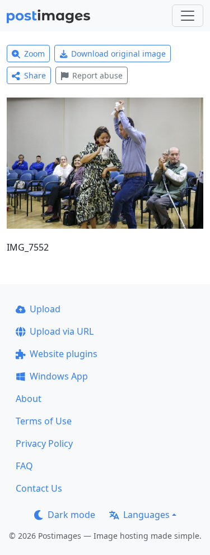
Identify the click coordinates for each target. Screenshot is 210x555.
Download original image (118, 53)
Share (35, 75)
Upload (45, 309)
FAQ (24, 466)
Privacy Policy (44, 443)
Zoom (34, 53)
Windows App (59, 376)
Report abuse (97, 75)
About (28, 398)
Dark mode (71, 514)
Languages (146, 514)
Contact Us (39, 488)
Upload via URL (62, 331)
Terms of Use (44, 421)
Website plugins (63, 354)
